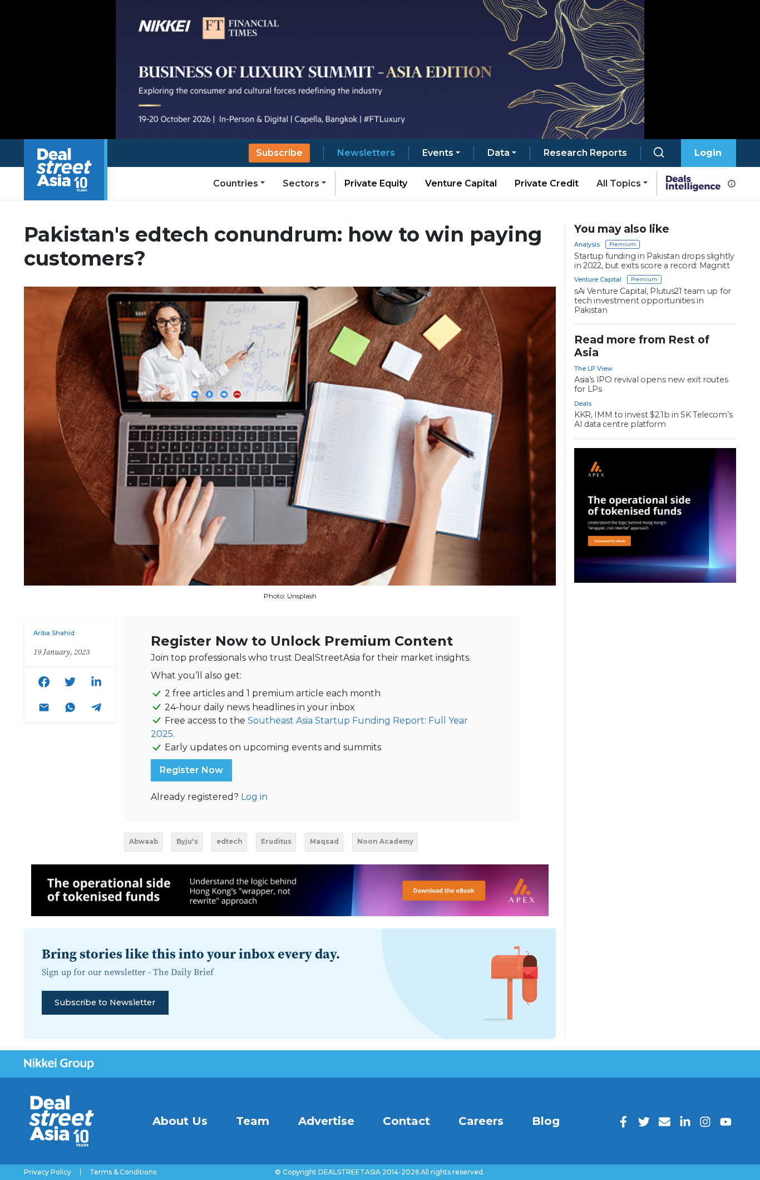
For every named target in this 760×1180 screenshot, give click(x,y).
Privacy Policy (47, 1172)
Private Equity (375, 183)
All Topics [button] (618, 183)
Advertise (326, 1121)
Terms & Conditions (123, 1172)
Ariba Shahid (54, 633)
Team (252, 1121)
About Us (180, 1121)
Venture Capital (461, 183)
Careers (481, 1121)
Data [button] (498, 153)
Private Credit (547, 183)
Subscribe (279, 153)
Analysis (587, 244)
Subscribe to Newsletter (105, 1002)
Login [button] (708, 153)
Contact (406, 1121)
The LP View (593, 368)
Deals (582, 403)
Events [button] (437, 153)
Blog (546, 1121)
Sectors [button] (301, 183)
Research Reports (585, 153)
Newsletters (366, 153)
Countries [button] (235, 183)
